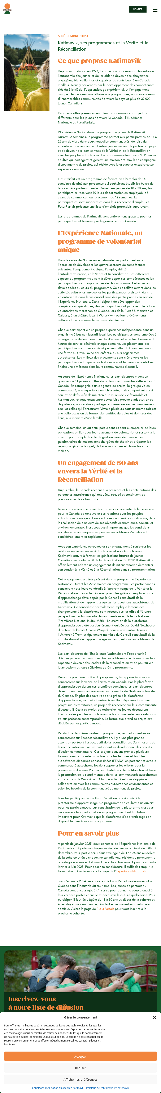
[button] (155, 1017)
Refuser (80, 1068)
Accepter (80, 1056)
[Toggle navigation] (155, 9)
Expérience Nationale (131, 871)
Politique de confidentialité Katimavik (107, 1088)
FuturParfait (105, 909)
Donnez (137, 9)
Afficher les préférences (80, 1079)
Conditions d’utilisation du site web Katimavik (58, 1088)
